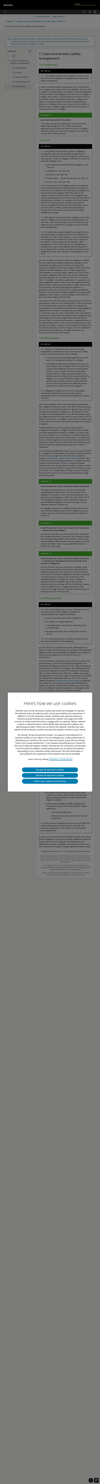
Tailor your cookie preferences (50, 781)
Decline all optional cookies (50, 775)
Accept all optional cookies (50, 769)
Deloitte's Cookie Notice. (61, 759)
